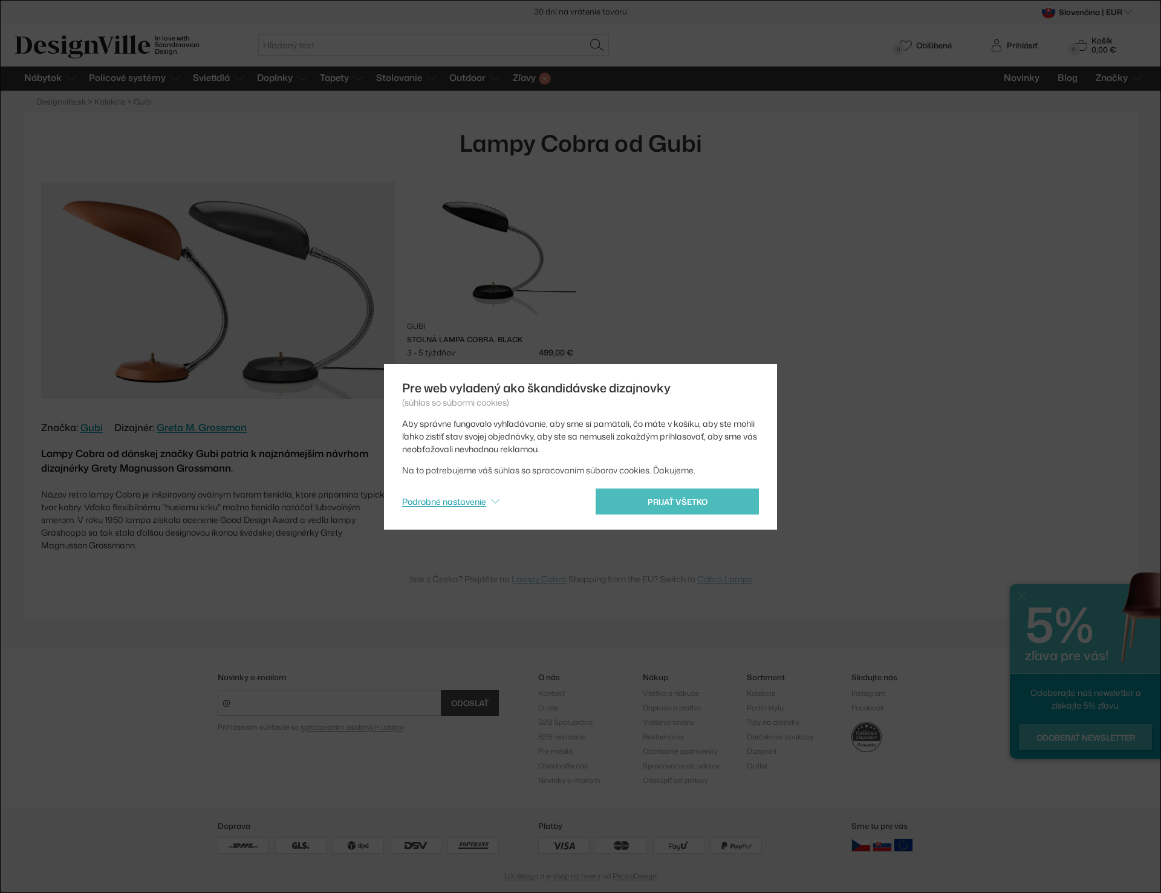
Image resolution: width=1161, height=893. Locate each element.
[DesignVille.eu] (903, 844)
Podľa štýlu (765, 708)
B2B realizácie (561, 737)
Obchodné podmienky (680, 751)
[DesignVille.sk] (882, 844)
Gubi (91, 427)
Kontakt (551, 693)
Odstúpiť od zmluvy (675, 780)
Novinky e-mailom (252, 677)
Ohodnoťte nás (563, 766)
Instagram (868, 693)
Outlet (757, 766)
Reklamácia (663, 737)
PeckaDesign (635, 876)
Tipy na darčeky (773, 722)
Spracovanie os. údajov (681, 766)
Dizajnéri (761, 751)
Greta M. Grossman (202, 427)
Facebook (868, 708)
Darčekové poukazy (780, 737)
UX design (521, 876)
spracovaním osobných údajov (352, 727)
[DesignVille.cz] (861, 844)
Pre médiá (555, 751)
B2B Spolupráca (565, 722)
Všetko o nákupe (671, 693)
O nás (548, 708)
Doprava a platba (671, 708)
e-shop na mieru (573, 876)
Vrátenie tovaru (668, 722)
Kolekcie (761, 693)
